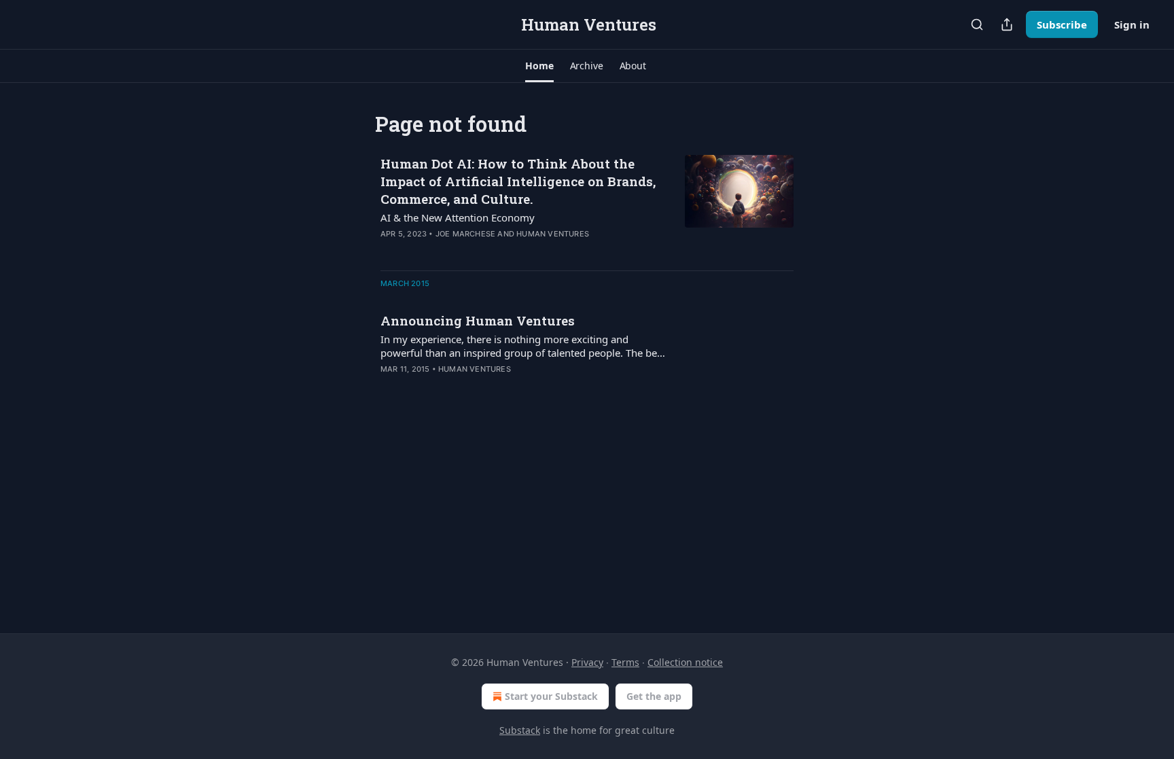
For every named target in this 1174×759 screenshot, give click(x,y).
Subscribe (1062, 24)
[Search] (977, 24)
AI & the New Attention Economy (457, 217)
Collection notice (685, 662)
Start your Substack (551, 696)
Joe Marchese (465, 234)
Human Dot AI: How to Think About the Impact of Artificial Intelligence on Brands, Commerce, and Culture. (518, 181)
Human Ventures (552, 234)
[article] (587, 207)
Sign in (1132, 24)
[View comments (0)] (479, 386)
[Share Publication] (1006, 24)
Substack (519, 730)
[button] (539, 66)
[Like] (389, 386)
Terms (625, 662)
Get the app (653, 696)
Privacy (587, 662)
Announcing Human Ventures (477, 320)
